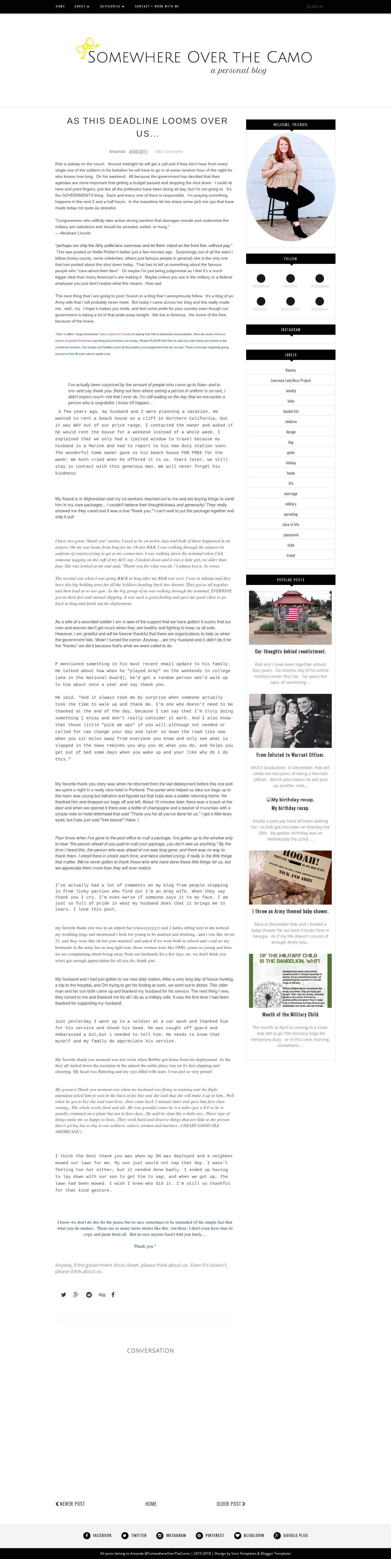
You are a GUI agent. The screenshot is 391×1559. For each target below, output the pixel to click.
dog (290, 442)
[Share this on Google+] (73, 1295)
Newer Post (72, 1503)
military (290, 504)
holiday (291, 462)
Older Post (229, 1503)
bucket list (291, 411)
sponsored (291, 534)
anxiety (291, 390)
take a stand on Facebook (117, 334)
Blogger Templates (276, 1553)
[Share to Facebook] (111, 1295)
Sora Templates (243, 1553)
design (291, 432)
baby (291, 401)
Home (151, 1503)
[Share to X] (61, 1295)
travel (291, 555)
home (291, 473)
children (291, 421)
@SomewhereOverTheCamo (167, 1553)
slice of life (291, 524)
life (291, 483)
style (290, 545)
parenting (291, 514)
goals (291, 452)
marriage (290, 493)
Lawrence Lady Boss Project (291, 380)
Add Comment (169, 151)
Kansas (291, 370)
